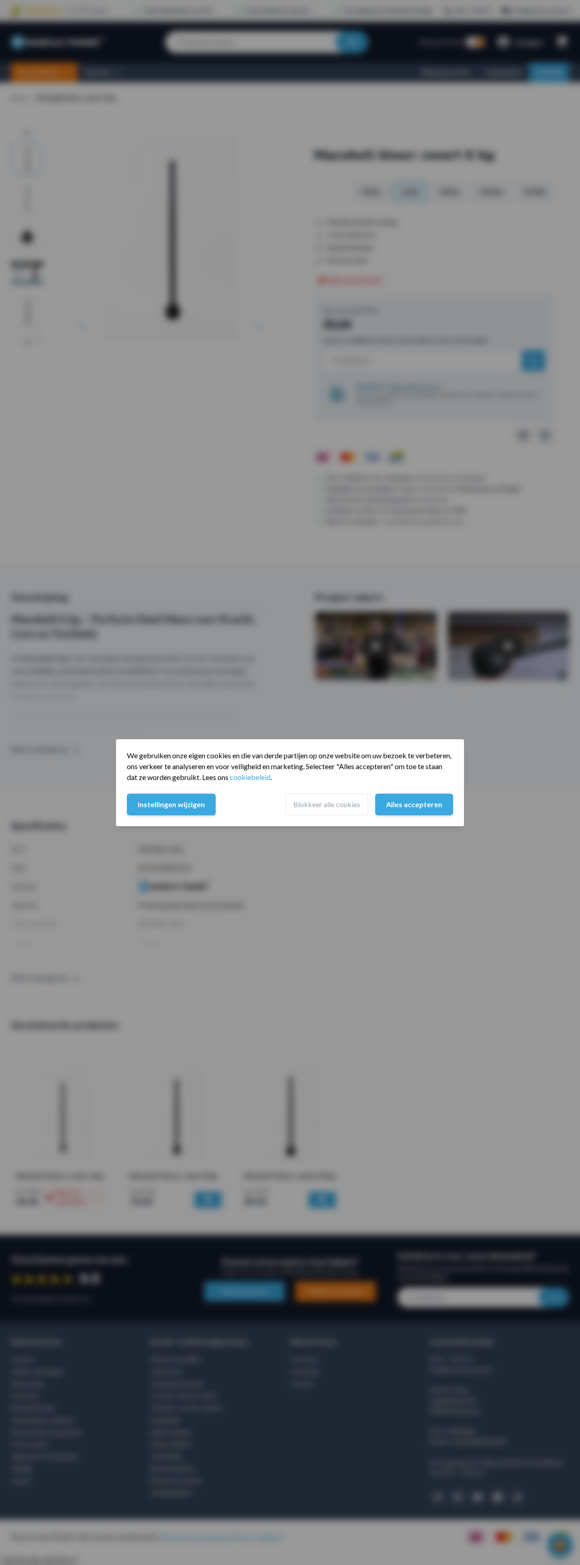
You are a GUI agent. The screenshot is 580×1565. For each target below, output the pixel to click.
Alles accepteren (414, 804)
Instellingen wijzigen (171, 804)
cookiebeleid (250, 777)
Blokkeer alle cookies (326, 804)
